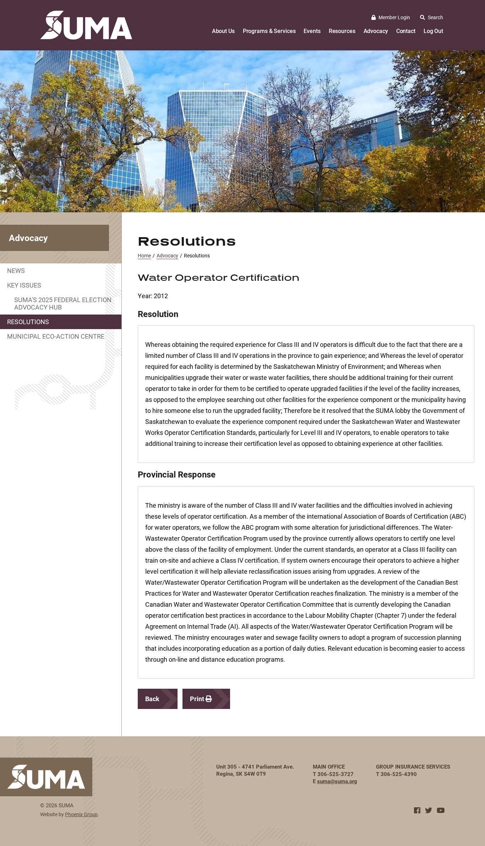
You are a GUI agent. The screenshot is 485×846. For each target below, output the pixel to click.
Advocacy (376, 30)
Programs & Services (269, 30)
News (16, 270)
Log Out (433, 30)
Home (144, 255)
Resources (342, 30)
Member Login (394, 17)
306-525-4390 (399, 773)
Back (152, 698)
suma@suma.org (337, 781)
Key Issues (24, 285)
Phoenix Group (81, 814)
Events (312, 30)
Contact (405, 30)
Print (198, 698)
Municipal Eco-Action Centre (55, 336)
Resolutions (28, 321)
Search (435, 17)
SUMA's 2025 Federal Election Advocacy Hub (62, 303)
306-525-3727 (335, 773)
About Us (223, 30)
